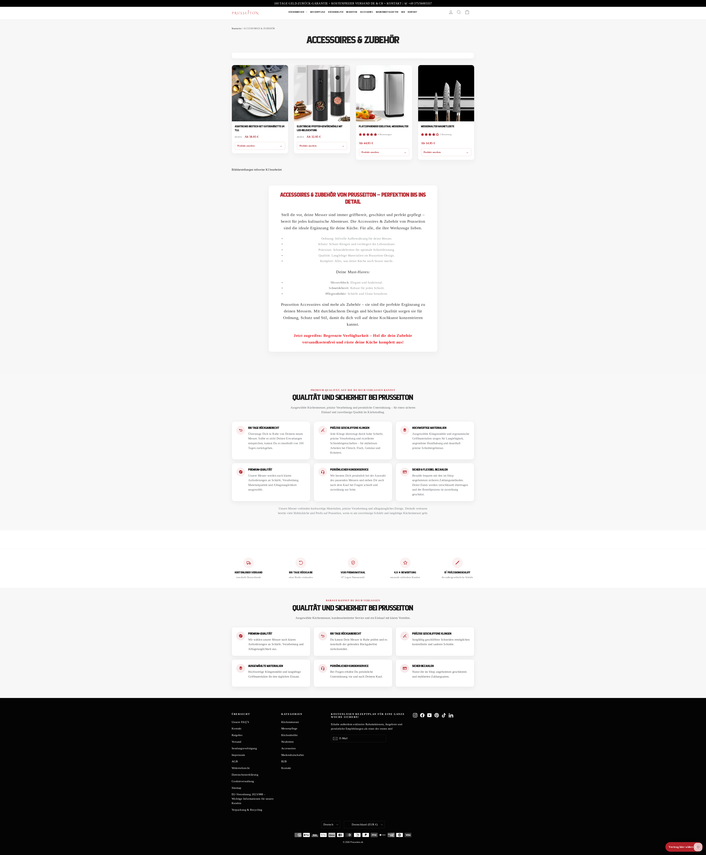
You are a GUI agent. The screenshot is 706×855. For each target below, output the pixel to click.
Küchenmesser (297, 12)
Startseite (237, 28)
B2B (403, 12)
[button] (368, 134)
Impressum (238, 755)
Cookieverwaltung (243, 781)
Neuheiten (351, 12)
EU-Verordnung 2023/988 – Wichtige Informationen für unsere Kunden (253, 799)
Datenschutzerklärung (245, 774)
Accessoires (366, 12)
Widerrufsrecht (241, 768)
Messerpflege (317, 12)
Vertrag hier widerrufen (684, 846)
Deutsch (328, 824)
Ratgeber (237, 735)
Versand (236, 741)
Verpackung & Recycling (247, 809)
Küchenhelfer (335, 12)
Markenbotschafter (387, 12)
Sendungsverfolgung (244, 748)
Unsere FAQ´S (240, 722)
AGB (235, 761)
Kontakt (412, 12)
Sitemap (236, 787)
